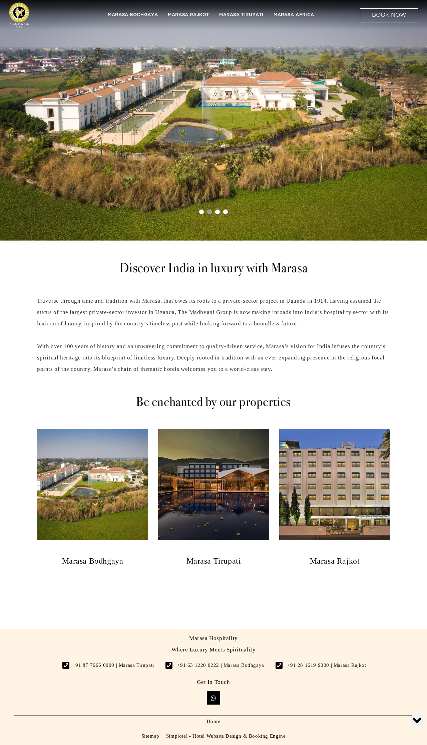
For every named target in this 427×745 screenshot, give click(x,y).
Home (213, 721)
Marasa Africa (294, 15)
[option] (92, 497)
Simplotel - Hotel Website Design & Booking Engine (226, 736)
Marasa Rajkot (188, 15)
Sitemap (150, 736)
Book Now (389, 15)
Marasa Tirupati (241, 15)
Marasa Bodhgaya (133, 15)
